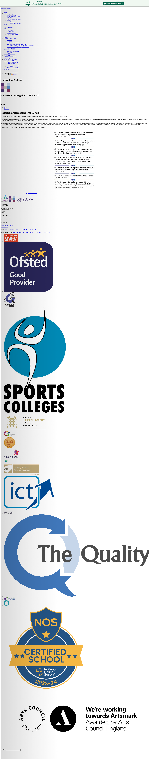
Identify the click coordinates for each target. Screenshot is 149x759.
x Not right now (120, 1)
